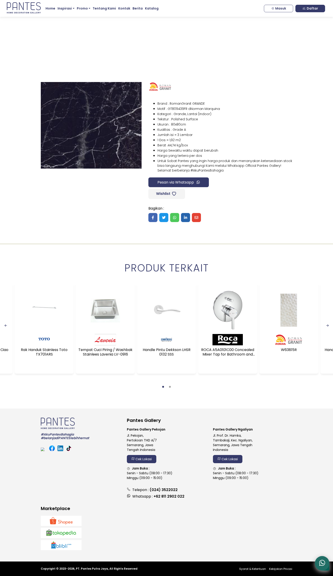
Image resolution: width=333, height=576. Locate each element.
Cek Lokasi (143, 459)
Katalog (152, 8)
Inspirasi (65, 8)
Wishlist (162, 193)
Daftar (312, 8)
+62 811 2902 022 (169, 496)
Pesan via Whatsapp (176, 182)
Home (50, 8)
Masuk (280, 8)
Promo (82, 8)
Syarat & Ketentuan (252, 569)
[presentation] (5, 325)
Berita (138, 8)
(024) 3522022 (164, 489)
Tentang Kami (104, 8)
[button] (163, 387)
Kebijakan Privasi (280, 569)
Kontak (124, 8)
